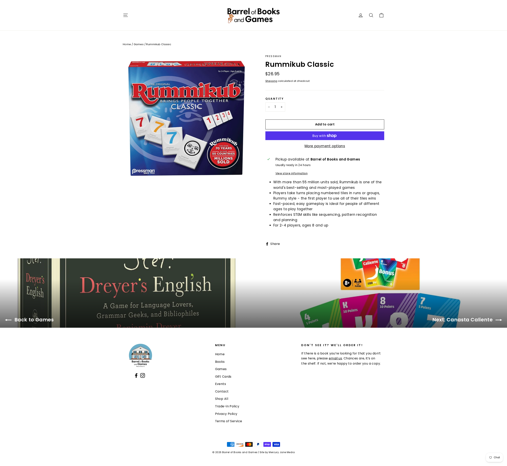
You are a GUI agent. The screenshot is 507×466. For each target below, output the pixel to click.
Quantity (274, 98)
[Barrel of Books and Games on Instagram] (142, 375)
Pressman (273, 56)
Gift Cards (223, 376)
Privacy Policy (226, 414)
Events (220, 384)
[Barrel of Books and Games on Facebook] (136, 375)
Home (127, 44)
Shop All (221, 398)
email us (335, 358)
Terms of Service (228, 421)
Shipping (271, 81)
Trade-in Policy (227, 406)
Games (139, 44)
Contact (222, 391)
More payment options (325, 146)
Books (220, 361)
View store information (291, 173)
